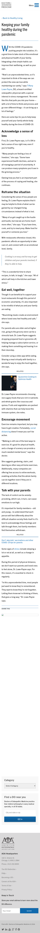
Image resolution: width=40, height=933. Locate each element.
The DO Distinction (8, 869)
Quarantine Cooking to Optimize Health (27, 377)
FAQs (3, 873)
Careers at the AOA (9, 881)
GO (19, 819)
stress (17, 548)
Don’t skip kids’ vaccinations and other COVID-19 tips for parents (17, 541)
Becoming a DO (7, 877)
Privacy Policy (7, 889)
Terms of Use (6, 885)
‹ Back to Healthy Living (12, 18)
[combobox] (20, 812)
